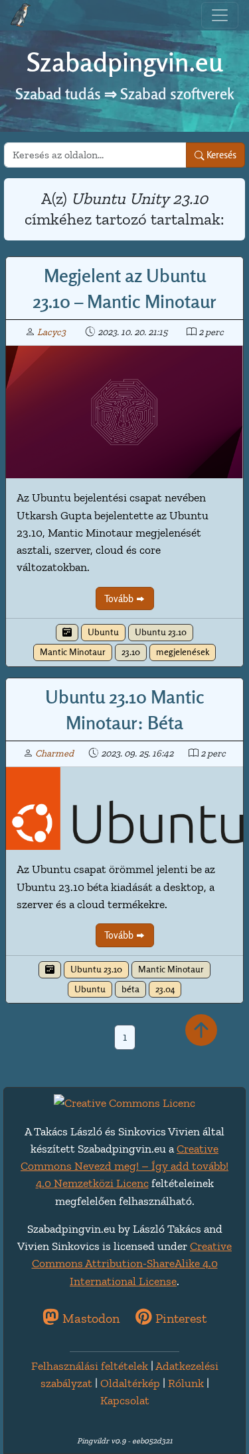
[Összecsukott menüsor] (219, 15)
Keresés (220, 154)
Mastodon (89, 1318)
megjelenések (182, 652)
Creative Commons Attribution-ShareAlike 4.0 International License (132, 1263)
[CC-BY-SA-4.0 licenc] (124, 1101)
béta (130, 989)
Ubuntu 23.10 (161, 632)
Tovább (119, 598)
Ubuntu (103, 632)
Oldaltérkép (130, 1383)
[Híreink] (67, 632)
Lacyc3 (51, 332)
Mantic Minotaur (73, 652)
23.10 (131, 652)
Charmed (54, 753)
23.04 (165, 989)
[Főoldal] (21, 15)
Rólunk (186, 1383)
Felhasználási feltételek (89, 1366)
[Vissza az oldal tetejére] (201, 1031)
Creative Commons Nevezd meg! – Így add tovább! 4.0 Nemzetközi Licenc (124, 1165)
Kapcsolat (124, 1400)
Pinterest (179, 1318)
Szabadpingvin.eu (125, 62)
